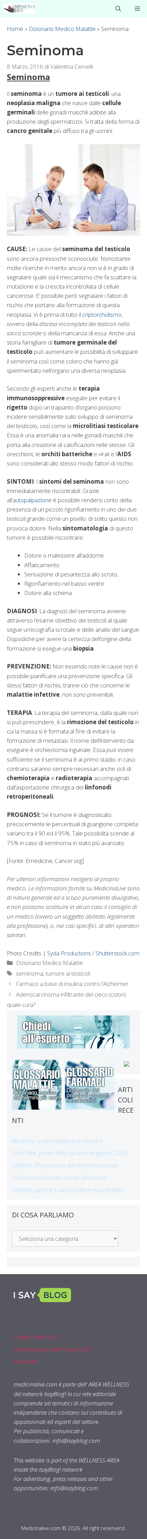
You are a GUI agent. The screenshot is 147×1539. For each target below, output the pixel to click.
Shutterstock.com (117, 953)
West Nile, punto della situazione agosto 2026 (69, 1153)
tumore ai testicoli (68, 973)
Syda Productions (69, 953)
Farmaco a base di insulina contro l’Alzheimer (72, 984)
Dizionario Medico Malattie (62, 29)
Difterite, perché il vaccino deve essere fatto (67, 1190)
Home (15, 29)
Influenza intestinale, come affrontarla (59, 1177)
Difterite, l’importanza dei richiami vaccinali (64, 1165)
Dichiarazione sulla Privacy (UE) (52, 1349)
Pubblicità (26, 1361)
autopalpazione (32, 500)
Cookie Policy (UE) (36, 1337)
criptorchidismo (101, 314)
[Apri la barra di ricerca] (118, 8)
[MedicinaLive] (19, 8)
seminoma (29, 973)
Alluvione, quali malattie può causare (57, 1141)
